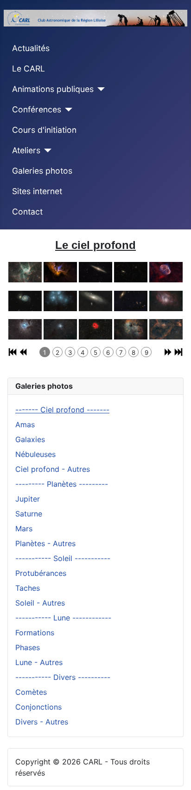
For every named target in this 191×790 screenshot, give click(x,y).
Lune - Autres (39, 662)
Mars (23, 528)
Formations (34, 632)
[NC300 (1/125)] (25, 268)
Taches (27, 588)
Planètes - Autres (45, 543)
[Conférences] (67, 109)
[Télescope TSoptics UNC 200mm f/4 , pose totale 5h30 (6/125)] (25, 297)
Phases (27, 647)
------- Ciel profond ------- (62, 409)
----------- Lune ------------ (63, 617)
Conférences (36, 109)
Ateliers (26, 150)
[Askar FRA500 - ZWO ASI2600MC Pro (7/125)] (60, 297)
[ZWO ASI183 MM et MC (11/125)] (25, 326)
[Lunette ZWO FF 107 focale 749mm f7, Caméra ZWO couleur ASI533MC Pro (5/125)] (166, 268)
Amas (25, 424)
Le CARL (28, 68)
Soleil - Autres (40, 602)
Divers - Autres (41, 721)
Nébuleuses (35, 454)
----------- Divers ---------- (62, 677)
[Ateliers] (46, 150)
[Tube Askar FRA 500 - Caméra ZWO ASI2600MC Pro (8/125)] (95, 297)
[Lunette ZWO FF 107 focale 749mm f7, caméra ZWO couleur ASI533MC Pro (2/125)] (60, 268)
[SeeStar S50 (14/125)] (130, 326)
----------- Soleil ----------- (62, 558)
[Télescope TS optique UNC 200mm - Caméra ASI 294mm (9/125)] (130, 297)
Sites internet (37, 191)
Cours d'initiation (44, 130)
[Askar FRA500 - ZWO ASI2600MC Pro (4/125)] (130, 268)
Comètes (31, 692)
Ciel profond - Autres (52, 469)
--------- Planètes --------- (61, 484)
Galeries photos (42, 171)
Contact (27, 211)
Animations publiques (53, 89)
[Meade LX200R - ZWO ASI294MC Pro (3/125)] (95, 268)
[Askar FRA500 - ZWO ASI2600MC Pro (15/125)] (166, 326)
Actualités (31, 48)
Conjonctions (38, 707)
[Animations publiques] (99, 89)
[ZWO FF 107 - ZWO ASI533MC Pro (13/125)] (95, 326)
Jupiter (27, 498)
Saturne (28, 513)
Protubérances (40, 573)
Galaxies (30, 439)
